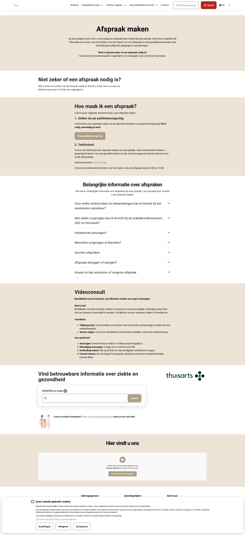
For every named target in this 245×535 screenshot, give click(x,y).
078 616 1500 (100, 162)
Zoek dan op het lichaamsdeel (97, 416)
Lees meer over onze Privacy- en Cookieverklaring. (56, 519)
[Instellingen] (229, 5)
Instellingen (45, 526)
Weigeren (63, 526)
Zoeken (134, 398)
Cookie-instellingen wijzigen (122, 474)
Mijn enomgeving (90, 136)
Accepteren (82, 526)
